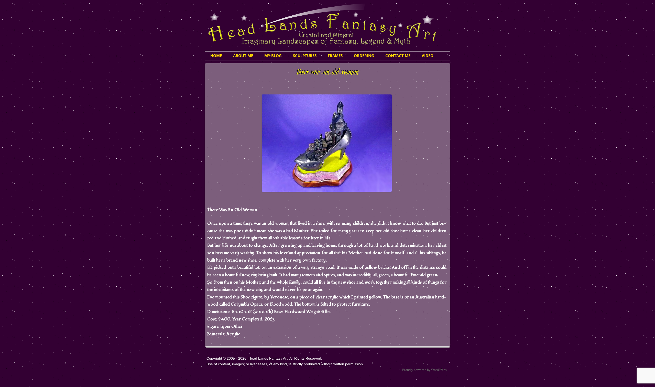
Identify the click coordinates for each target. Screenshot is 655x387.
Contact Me (397, 55)
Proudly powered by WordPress (424, 370)
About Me (243, 55)
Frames (335, 55)
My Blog (273, 55)
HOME (216, 55)
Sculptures (304, 55)
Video (427, 55)
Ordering (364, 55)
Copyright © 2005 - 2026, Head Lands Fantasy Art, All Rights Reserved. (264, 358)
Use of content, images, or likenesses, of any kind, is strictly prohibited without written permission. (285, 364)
